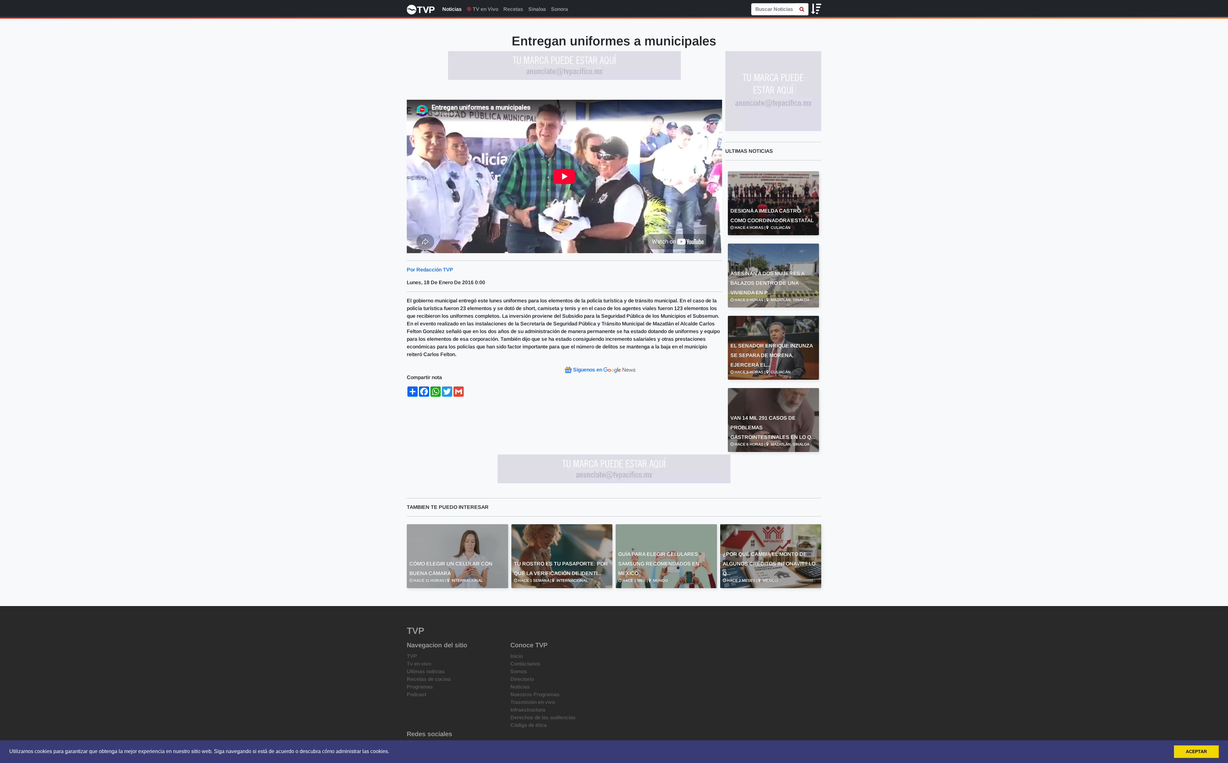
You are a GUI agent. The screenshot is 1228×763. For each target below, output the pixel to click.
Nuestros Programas (535, 694)
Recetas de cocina (429, 679)
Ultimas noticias (426, 671)
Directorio (522, 679)
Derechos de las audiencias (543, 717)
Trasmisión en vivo (532, 702)
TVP (412, 656)
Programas (420, 686)
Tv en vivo (419, 663)
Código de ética (528, 725)
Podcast (416, 694)
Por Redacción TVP (430, 269)
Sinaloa (537, 9)
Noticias (452, 9)
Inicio (516, 656)
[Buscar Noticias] (801, 9)
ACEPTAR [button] (1196, 751)
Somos (518, 671)
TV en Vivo (484, 9)
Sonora (559, 9)
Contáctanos (525, 663)
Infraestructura (527, 709)
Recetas (513, 9)
